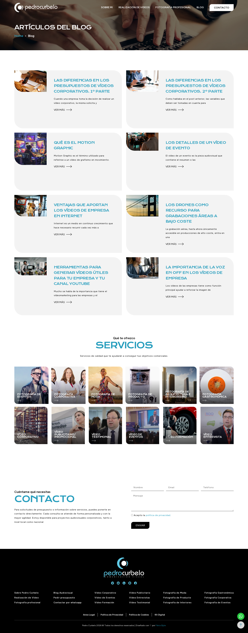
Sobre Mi (107, 7)
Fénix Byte (161, 625)
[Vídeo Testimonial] (105, 425)
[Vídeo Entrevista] (217, 425)
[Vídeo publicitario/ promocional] (68, 425)
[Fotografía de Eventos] (31, 385)
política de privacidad (158, 515)
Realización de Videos (134, 7)
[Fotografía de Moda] (105, 385)
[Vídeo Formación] (179, 425)
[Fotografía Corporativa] (68, 385)
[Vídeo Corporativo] (31, 425)
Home (18, 36)
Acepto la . (152, 515)
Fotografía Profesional (173, 7)
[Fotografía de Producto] (142, 385)
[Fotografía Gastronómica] (216, 385)
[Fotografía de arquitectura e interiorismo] (179, 385)
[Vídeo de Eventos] (142, 425)
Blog (200, 7)
